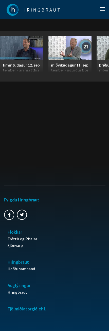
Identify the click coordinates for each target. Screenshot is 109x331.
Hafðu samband (21, 268)
